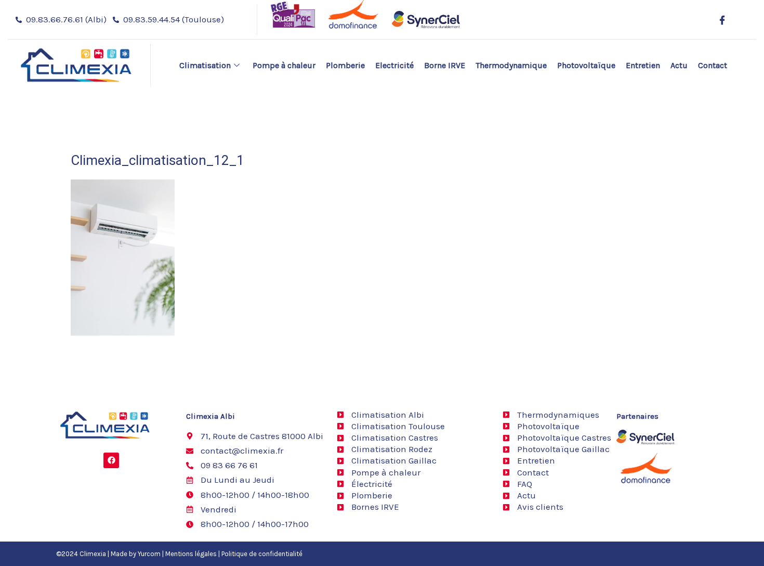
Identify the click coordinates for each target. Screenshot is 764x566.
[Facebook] (722, 20)
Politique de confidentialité (261, 554)
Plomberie (345, 65)
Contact (712, 65)
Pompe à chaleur (284, 65)
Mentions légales (191, 554)
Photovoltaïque (586, 65)
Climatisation (205, 65)
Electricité (394, 65)
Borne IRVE (444, 65)
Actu (679, 65)
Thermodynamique (511, 65)
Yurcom (149, 554)
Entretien (643, 65)
